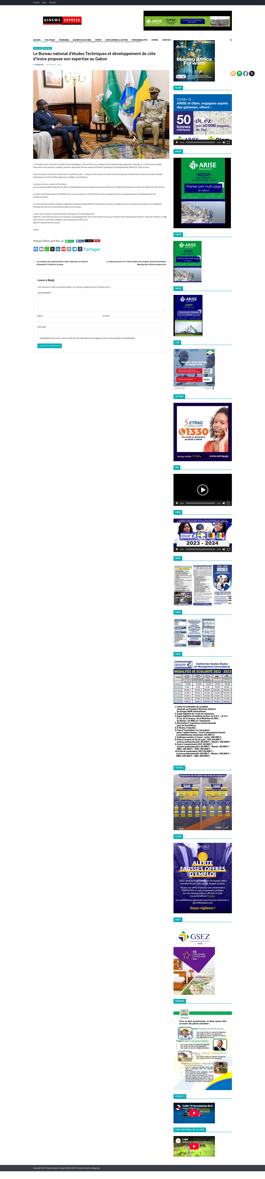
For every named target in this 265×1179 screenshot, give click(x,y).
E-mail (106, 316)
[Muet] (223, 142)
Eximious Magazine (92, 1168)
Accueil (37, 40)
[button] (202, 119)
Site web (41, 327)
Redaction (40, 65)
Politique (50, 40)
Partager (91, 249)
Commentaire (44, 293)
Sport (98, 40)
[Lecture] (177, 142)
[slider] (200, 142)
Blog (44, 3)
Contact (52, 3)
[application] (202, 119)
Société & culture (82, 40)
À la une (37, 48)
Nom (40, 316)
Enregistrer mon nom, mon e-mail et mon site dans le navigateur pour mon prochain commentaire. (87, 338)
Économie (64, 40)
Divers (155, 40)
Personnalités (139, 40)
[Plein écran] (228, 142)
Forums (36, 3)
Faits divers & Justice (117, 40)
